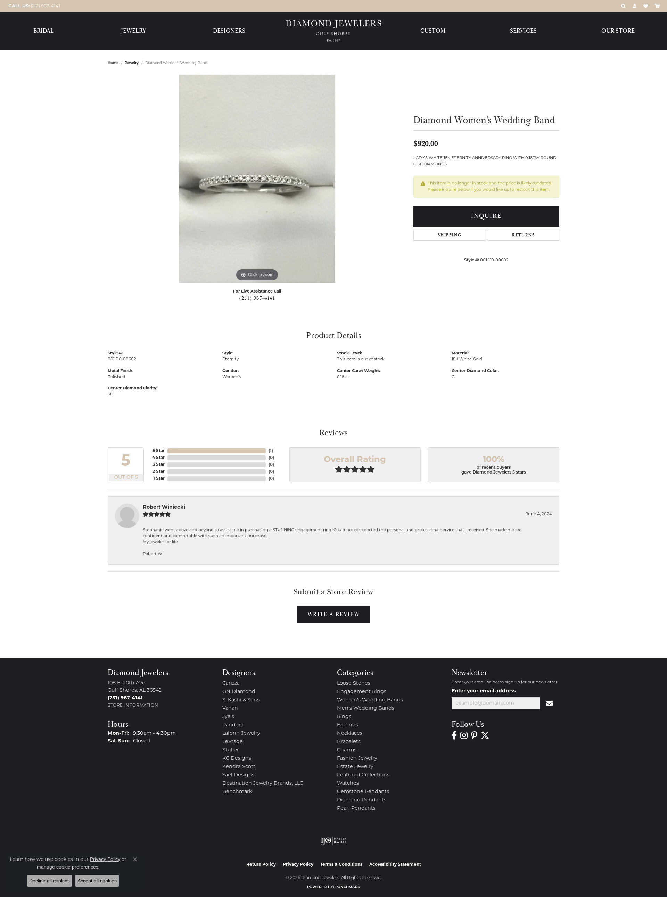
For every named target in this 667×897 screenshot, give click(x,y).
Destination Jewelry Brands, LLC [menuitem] (262, 783)
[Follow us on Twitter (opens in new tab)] (485, 735)
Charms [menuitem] (346, 750)
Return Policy (261, 865)
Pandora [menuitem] (233, 725)
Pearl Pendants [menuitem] (356, 808)
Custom (432, 31)
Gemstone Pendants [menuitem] (363, 792)
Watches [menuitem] (348, 783)
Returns (523, 235)
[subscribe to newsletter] (549, 703)
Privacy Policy (298, 865)
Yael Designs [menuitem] (238, 775)
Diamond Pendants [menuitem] (361, 800)
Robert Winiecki (164, 507)
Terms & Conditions (341, 865)
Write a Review (333, 614)
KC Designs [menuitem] (236, 758)
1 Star (159, 479)
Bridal (43, 31)
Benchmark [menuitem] (237, 792)
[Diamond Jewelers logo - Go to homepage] (333, 31)
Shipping (449, 235)
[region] (257, 179)
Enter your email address (484, 691)
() (271, 451)
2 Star (159, 472)
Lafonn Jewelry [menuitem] (241, 733)
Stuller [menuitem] (230, 750)
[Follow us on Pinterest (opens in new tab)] (474, 735)
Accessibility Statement (395, 865)
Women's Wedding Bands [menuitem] (370, 700)
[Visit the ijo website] (334, 840)
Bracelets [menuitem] (349, 741)
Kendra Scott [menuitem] (238, 767)
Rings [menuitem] (344, 716)
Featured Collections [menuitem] (363, 775)
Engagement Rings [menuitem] (361, 691)
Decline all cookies (49, 880)
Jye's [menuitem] (228, 716)
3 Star (159, 465)
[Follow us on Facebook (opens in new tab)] (454, 735)
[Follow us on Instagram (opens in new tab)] (464, 735)
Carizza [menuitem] (231, 683)
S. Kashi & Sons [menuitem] (241, 700)
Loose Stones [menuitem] (353, 683)
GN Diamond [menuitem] (238, 691)
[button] (623, 6)
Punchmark (347, 887)
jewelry (132, 63)
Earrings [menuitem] (347, 725)
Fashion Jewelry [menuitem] (357, 758)
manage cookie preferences (67, 867)
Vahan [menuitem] (230, 708)
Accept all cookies (97, 880)
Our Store (618, 31)
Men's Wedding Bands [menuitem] (365, 708)
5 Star (159, 451)
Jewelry (133, 31)
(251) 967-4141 (257, 298)
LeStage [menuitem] (232, 741)
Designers (229, 31)
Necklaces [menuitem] (349, 733)
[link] (33, 6)
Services (523, 31)
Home (113, 63)
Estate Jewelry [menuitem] (355, 767)
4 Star (158, 458)
